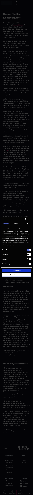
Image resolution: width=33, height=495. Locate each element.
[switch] (29, 254)
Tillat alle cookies (16, 270)
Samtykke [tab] (6, 223)
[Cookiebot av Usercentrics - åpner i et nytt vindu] (24, 219)
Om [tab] (27, 223)
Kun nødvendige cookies (16, 274)
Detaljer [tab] (16, 223)
